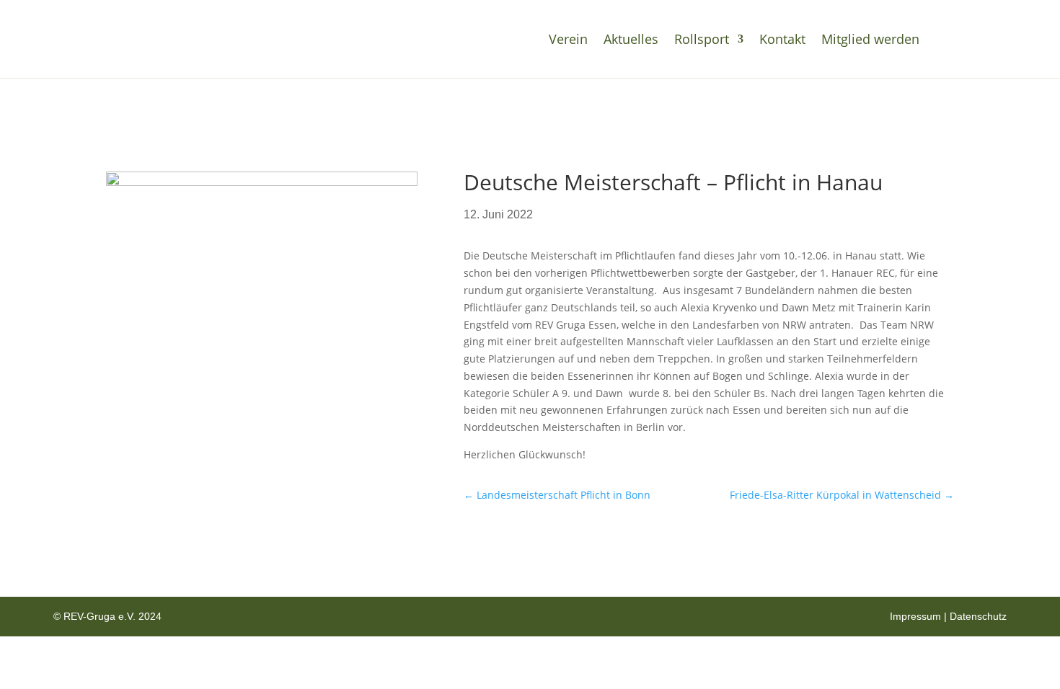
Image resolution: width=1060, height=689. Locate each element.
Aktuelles (631, 39)
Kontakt (782, 39)
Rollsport (701, 39)
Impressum (915, 616)
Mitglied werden (870, 39)
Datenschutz (978, 616)
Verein (568, 39)
